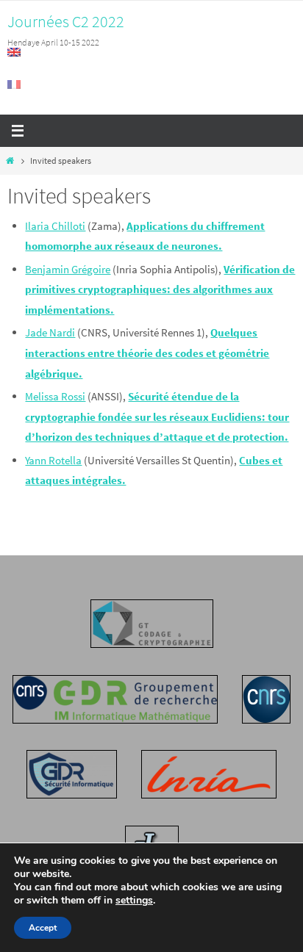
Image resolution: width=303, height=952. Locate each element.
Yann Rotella (53, 460)
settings (134, 900)
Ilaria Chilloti (55, 226)
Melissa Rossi (55, 396)
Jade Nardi (50, 332)
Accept (43, 928)
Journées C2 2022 (65, 21)
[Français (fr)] (14, 84)
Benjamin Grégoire (67, 269)
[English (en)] (14, 52)
